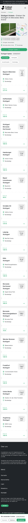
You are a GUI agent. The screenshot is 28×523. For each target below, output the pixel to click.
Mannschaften (5, 479)
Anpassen (4, 520)
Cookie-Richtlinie (20, 516)
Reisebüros (4, 488)
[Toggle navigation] (25, 8)
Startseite (4, 475)
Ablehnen (12, 520)
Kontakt (5, 505)
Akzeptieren (21, 520)
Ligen (2, 484)
